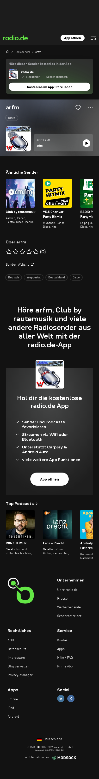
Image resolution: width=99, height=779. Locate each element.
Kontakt (63, 640)
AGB (11, 640)
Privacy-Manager (20, 675)
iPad (11, 708)
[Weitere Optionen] (90, 108)
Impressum (16, 657)
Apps (61, 649)
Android (13, 716)
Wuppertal (34, 277)
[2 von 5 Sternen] (15, 251)
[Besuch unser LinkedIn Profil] (61, 698)
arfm (40, 145)
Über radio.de (67, 590)
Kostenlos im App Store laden (49, 87)
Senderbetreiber (69, 616)
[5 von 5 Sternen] (35, 251)
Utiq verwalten (18, 666)
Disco (11, 118)
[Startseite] (8, 52)
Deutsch (13, 277)
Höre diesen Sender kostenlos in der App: (40, 64)
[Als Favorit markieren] (78, 107)
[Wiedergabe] (86, 143)
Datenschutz (17, 649)
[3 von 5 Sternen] (22, 251)
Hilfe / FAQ (65, 657)
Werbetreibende (69, 607)
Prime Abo (65, 666)
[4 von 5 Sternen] (29, 251)
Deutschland (56, 277)
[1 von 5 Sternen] (9, 251)
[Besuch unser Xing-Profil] (71, 698)
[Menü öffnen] (93, 38)
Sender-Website (17, 264)
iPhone (13, 699)
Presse (62, 598)
